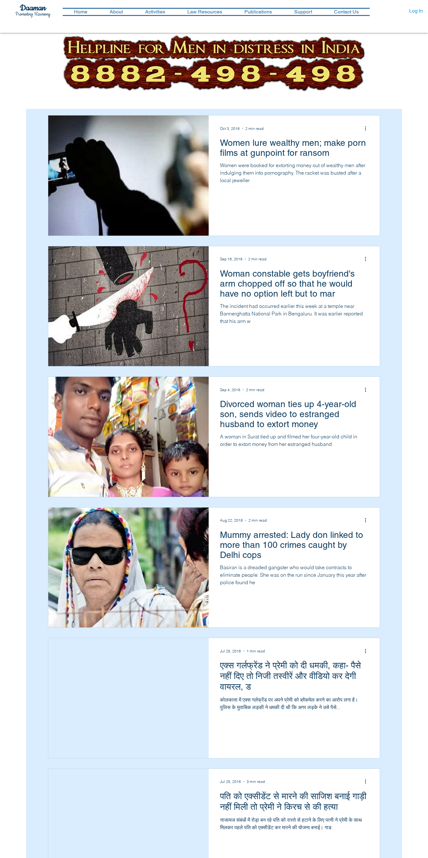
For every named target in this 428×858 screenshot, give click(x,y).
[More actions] (367, 128)
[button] (155, 12)
